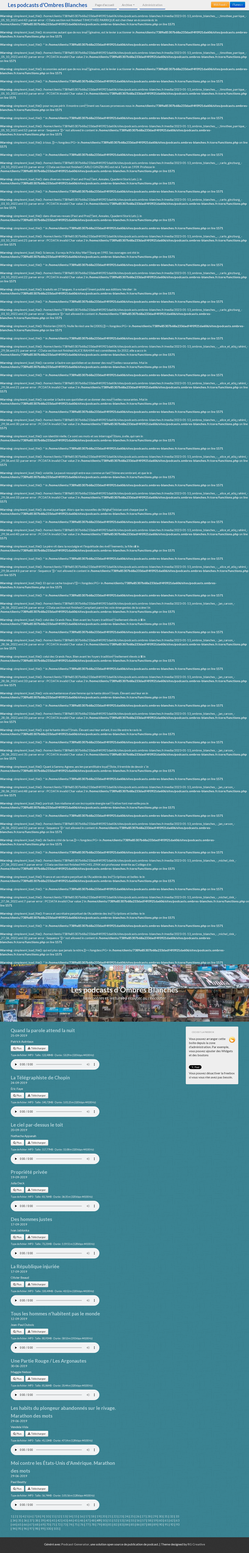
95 (19, 1528)
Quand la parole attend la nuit (43, 1030)
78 (93, 1524)
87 (144, 1524)
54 (127, 1520)
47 (87, 1520)
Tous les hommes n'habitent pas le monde (55, 1313)
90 (160, 1524)
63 (177, 1520)
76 (81, 1524)
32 (171, 1516)
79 (98, 1524)
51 (110, 1520)
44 (70, 1520)
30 (160, 1516)
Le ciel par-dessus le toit (37, 1125)
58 (149, 1520)
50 (104, 1520)
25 (132, 1516)
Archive (127, 5)
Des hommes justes (31, 1219)
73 (65, 1524)
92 (172, 1524)
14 (70, 1516)
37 (31, 1520)
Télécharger (38, 1048)
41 (53, 1520)
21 (109, 1516)
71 (53, 1524)
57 (144, 1520)
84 (127, 1524)
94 (14, 1528)
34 (14, 1520)
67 (31, 1524)
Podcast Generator (75, 1544)
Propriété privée (29, 1172)
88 (149, 1524)
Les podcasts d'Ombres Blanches (47, 5)
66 (25, 1524)
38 (36, 1520)
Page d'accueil (104, 5)
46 (81, 1520)
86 (138, 1524)
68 (36, 1524)
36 (25, 1520)
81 (110, 1524)
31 (166, 1516)
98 (36, 1528)
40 (48, 1520)
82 (115, 1524)
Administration (152, 5)
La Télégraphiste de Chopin (40, 1077)
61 (166, 1520)
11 (53, 1516)
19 (98, 1516)
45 (76, 1520)
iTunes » (237, 4)
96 (25, 1528)
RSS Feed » (220, 4)
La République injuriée (35, 1266)
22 (115, 1516)
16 (81, 1516)
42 (59, 1520)
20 (104, 1516)
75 (76, 1524)
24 (126, 1516)
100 (48, 1528)
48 (93, 1520)
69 (42, 1524)
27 (143, 1516)
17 (87, 1516)
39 (42, 1520)
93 (177, 1524)
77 (87, 1524)
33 (177, 1516)
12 (58, 1516)
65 (19, 1524)
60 (160, 1520)
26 (137, 1516)
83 (121, 1524)
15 (75, 1516)
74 (70, 1524)
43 (65, 1520)
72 (59, 1524)
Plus (19, 1048)
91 (166, 1524)
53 (121, 1520)
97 (31, 1528)
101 (56, 1528)
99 (42, 1528)
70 (48, 1524)
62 (172, 1520)
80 (104, 1524)
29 (154, 1516)
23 (121, 1516)
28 (149, 1516)
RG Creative (196, 1544)
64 (14, 1524)
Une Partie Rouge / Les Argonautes (48, 1361)
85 (132, 1524)
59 (155, 1520)
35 (19, 1520)
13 (64, 1516)
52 (115, 1520)
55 (132, 1520)
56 (138, 1520)
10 (47, 1516)
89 (155, 1524)
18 (92, 1516)
